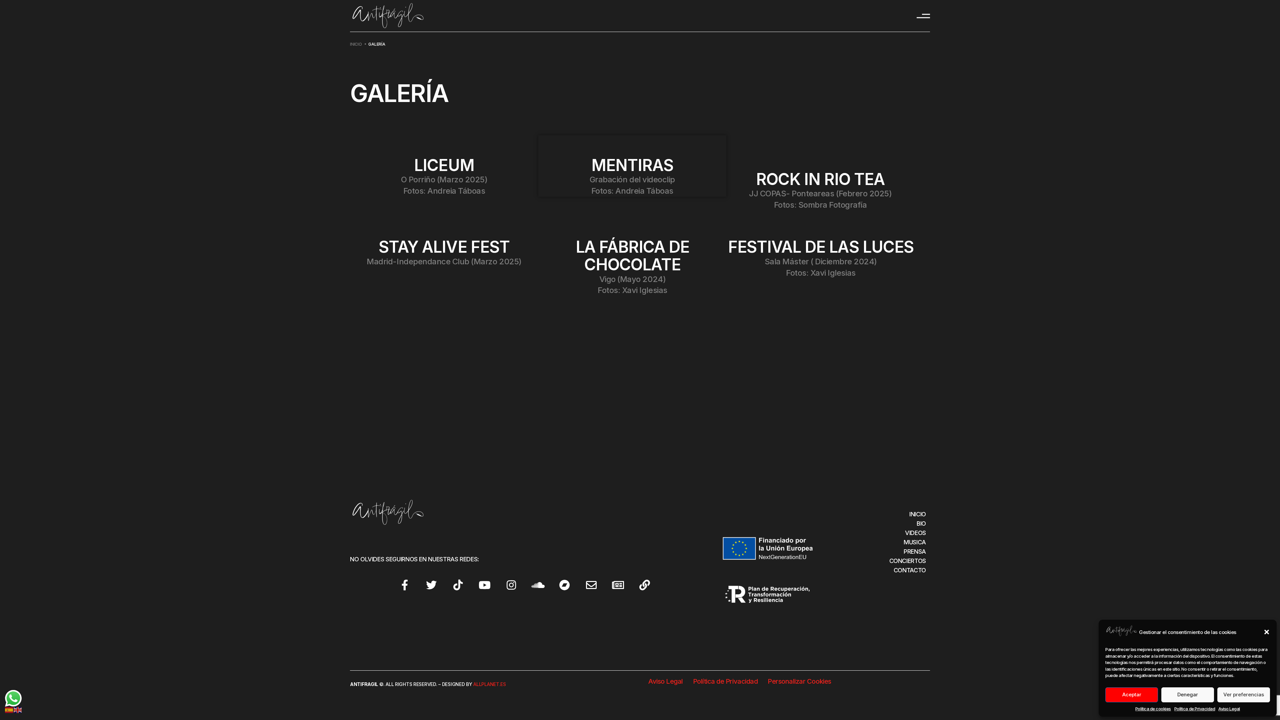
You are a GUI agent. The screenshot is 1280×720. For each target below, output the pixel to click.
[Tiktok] (458, 585)
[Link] (644, 585)
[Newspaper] (618, 585)
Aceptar (1131, 694)
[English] (18, 709)
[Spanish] (9, 709)
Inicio (356, 44)
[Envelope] (591, 585)
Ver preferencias (1243, 694)
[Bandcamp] (564, 585)
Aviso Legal (1229, 708)
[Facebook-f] (404, 585)
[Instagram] (511, 585)
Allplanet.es (489, 684)
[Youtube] (484, 585)
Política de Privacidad (1194, 708)
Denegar (1187, 694)
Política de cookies (1153, 708)
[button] (1266, 632)
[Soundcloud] (538, 585)
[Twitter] (431, 585)
